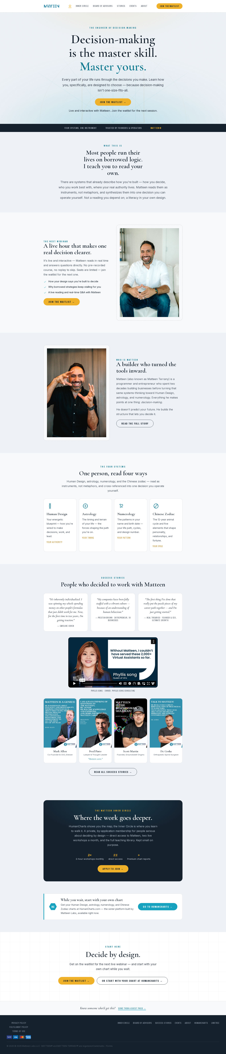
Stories (121, 5)
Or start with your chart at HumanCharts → (132, 980)
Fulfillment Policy (18, 1027)
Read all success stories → (113, 772)
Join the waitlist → (113, 102)
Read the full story (134, 423)
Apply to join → (113, 868)
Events (133, 5)
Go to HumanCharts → (157, 906)
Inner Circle (82, 5)
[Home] (69, 6)
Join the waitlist (169, 6)
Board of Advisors (103, 5)
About (144, 5)
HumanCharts (201, 1022)
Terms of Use (18, 1031)
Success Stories (163, 1022)
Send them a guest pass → (132, 1008)
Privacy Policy (19, 1022)
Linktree (215, 1022)
